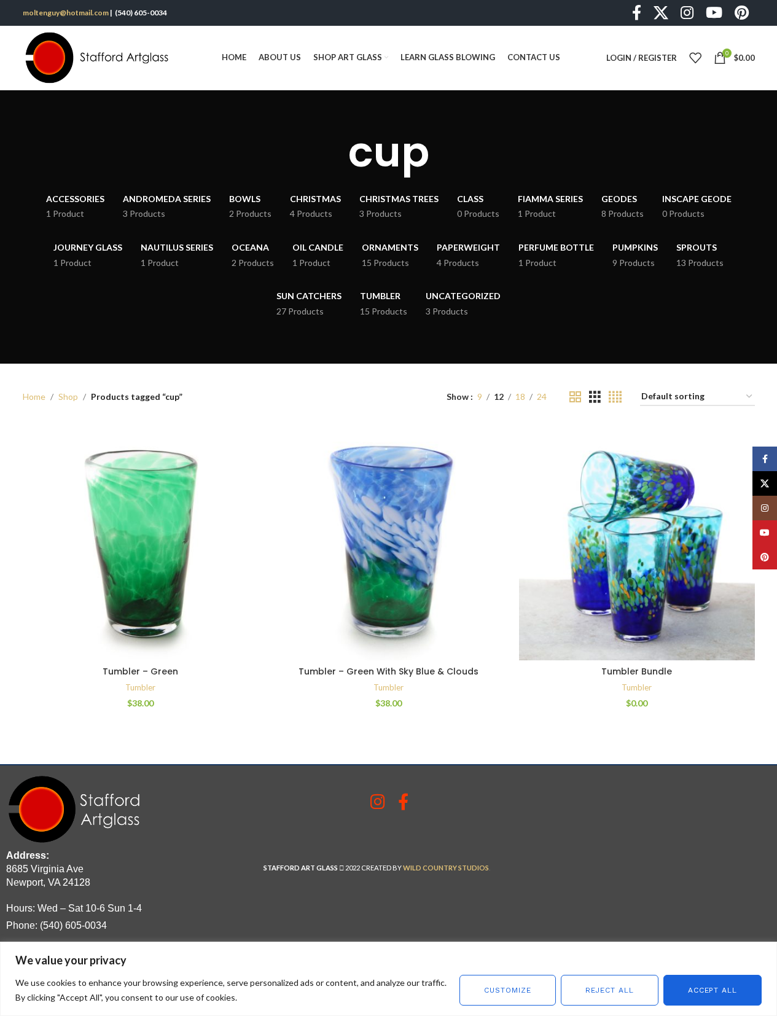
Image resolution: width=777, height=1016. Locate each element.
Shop (68, 396)
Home (34, 396)
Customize (507, 990)
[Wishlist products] (695, 57)
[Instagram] (377, 801)
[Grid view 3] (595, 397)
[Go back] (333, 152)
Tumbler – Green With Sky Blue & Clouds (388, 671)
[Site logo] (99, 57)
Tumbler (140, 687)
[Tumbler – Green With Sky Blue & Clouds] (389, 542)
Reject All (609, 990)
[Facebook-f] (403, 801)
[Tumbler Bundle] (637, 542)
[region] (388, 979)
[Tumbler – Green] (141, 542)
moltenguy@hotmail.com (66, 12)
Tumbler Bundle (636, 671)
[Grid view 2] (575, 397)
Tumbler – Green (140, 671)
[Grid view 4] (615, 397)
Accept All (712, 990)
